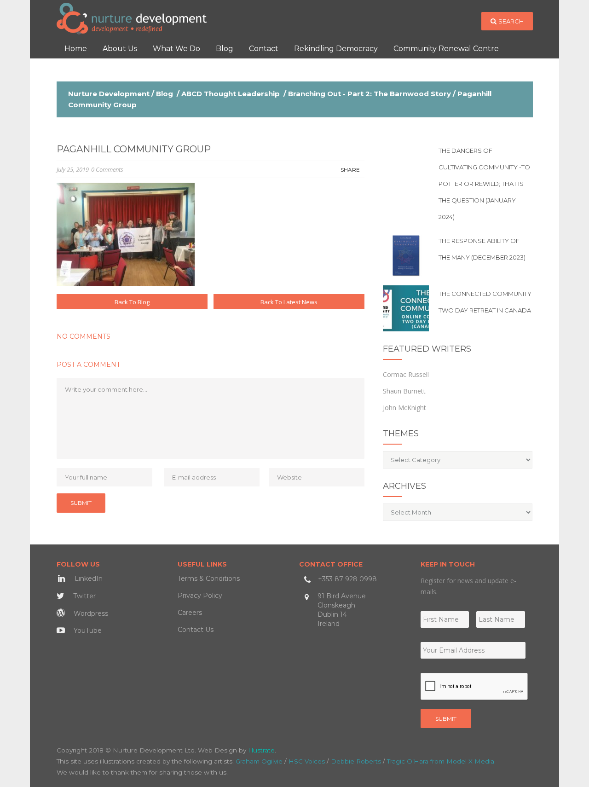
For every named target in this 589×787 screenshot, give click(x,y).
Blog (164, 93)
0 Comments (107, 169)
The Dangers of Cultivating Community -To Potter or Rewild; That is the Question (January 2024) (484, 183)
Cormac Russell (406, 374)
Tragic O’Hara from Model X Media (440, 761)
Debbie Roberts (356, 761)
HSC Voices (307, 761)
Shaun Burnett (404, 391)
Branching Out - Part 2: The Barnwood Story (369, 93)
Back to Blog (132, 302)
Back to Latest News (289, 302)
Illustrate (261, 750)
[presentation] (474, 686)
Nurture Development (109, 93)
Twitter (83, 596)
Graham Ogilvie (259, 761)
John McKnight (404, 407)
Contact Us (196, 629)
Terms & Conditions (209, 578)
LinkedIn (88, 578)
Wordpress (90, 613)
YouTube (87, 630)
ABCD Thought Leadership (230, 93)
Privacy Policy (200, 595)
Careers (190, 612)
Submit (445, 718)
